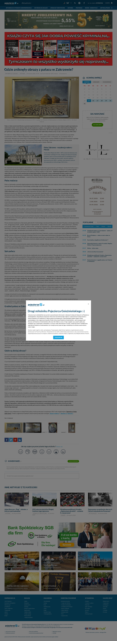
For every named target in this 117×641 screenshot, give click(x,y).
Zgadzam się (58, 337)
